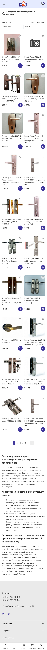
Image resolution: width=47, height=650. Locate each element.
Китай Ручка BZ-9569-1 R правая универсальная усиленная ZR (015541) (34, 381)
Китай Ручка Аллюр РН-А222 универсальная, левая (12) (34, 221)
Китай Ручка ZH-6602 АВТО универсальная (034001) (11, 59)
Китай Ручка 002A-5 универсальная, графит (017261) (34, 59)
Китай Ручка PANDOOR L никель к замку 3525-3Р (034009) (34, 98)
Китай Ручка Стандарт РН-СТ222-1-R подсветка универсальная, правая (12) (34, 181)
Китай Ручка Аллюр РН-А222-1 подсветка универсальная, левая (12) (34, 139)
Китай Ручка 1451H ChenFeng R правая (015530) (10, 261)
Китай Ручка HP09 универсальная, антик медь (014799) (11, 98)
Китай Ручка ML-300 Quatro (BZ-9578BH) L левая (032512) (11, 381)
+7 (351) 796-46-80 (11, 597)
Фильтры (28, 27)
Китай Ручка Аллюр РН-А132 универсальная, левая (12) (34, 261)
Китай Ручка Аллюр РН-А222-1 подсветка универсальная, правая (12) (11, 181)
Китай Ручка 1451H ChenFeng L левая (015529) (32, 300)
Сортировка (7, 27)
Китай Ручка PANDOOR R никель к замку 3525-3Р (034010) (12, 138)
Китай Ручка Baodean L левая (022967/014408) (12, 419)
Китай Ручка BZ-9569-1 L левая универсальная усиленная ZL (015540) (34, 342)
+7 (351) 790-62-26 (11, 600)
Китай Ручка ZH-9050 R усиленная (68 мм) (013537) (11, 221)
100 (26, 443)
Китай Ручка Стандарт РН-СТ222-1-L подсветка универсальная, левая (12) (34, 422)
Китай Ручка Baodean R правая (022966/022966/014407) (12, 301)
